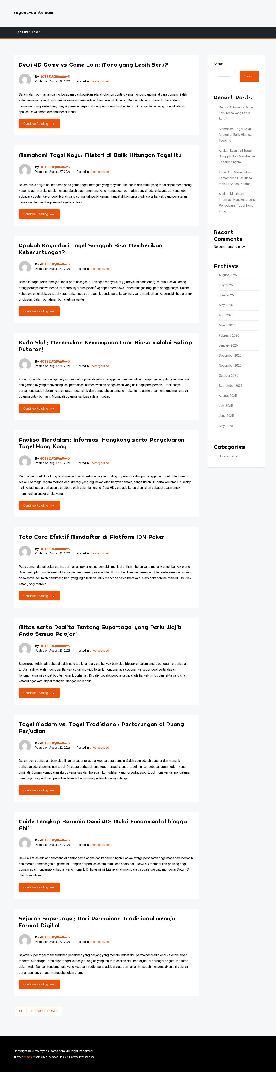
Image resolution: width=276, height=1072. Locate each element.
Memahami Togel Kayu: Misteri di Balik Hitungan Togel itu (100, 154)
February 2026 (229, 335)
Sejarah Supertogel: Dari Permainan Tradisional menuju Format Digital (97, 922)
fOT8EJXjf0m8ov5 (55, 77)
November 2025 (230, 365)
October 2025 (228, 376)
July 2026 (226, 285)
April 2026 (226, 315)
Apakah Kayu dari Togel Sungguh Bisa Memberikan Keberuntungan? (90, 249)
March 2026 (227, 325)
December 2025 (230, 355)
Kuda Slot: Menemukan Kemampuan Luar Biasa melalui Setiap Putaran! (105, 346)
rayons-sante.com (33, 12)
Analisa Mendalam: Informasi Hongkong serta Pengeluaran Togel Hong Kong (101, 443)
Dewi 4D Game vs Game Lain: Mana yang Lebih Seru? (93, 64)
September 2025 (231, 386)
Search (218, 64)
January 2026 (228, 345)
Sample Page (29, 32)
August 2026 (228, 275)
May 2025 (226, 426)
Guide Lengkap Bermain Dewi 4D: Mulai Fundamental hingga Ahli (103, 825)
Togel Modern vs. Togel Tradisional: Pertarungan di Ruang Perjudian (101, 727)
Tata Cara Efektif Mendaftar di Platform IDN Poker (92, 536)
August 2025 (228, 396)
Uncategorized (99, 81)
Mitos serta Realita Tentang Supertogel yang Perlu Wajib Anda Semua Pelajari (100, 630)
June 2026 (226, 295)
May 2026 (226, 305)
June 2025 (226, 416)
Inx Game (28, 1057)
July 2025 (226, 406)
